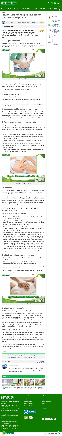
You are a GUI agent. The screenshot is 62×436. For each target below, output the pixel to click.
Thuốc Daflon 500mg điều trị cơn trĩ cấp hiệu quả (56, 43)
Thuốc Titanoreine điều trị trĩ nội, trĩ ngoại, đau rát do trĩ (56, 25)
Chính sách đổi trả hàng (28, 405)
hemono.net (18, 433)
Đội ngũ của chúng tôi (46, 401)
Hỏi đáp (49, 8)
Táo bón (3, 12)
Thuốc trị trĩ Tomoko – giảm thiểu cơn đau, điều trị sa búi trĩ (56, 31)
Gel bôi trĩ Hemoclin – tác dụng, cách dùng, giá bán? (55, 37)
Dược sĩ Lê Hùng (8, 22)
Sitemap (44, 405)
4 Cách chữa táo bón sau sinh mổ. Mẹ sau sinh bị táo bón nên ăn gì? (18, 389)
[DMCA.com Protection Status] (26, 417)
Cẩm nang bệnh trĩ (26, 8)
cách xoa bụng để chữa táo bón (25, 35)
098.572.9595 (7, 419)
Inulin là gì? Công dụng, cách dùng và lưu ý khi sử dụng (7, 389)
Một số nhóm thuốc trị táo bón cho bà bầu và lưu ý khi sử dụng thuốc (39, 389)
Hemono (24, 34)
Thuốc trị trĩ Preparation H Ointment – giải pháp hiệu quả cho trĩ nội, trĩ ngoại (56, 19)
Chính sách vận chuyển (28, 403)
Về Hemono (8, 8)
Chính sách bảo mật (28, 408)
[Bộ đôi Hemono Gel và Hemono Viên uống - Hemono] (9, 3)
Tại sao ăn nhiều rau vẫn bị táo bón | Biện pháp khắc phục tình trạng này (20, 357)
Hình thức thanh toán (28, 401)
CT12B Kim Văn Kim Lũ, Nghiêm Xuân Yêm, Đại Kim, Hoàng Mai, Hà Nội (10, 415)
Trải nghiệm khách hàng (39, 8)
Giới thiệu (44, 399)
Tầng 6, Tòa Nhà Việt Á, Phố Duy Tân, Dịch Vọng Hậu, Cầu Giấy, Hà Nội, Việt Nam (10, 410)
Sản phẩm (16, 8)
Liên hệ (56, 8)
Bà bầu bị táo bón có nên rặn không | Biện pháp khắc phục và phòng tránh (20, 355)
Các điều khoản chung (28, 399)
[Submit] (48, 3)
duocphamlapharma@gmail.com (10, 421)
